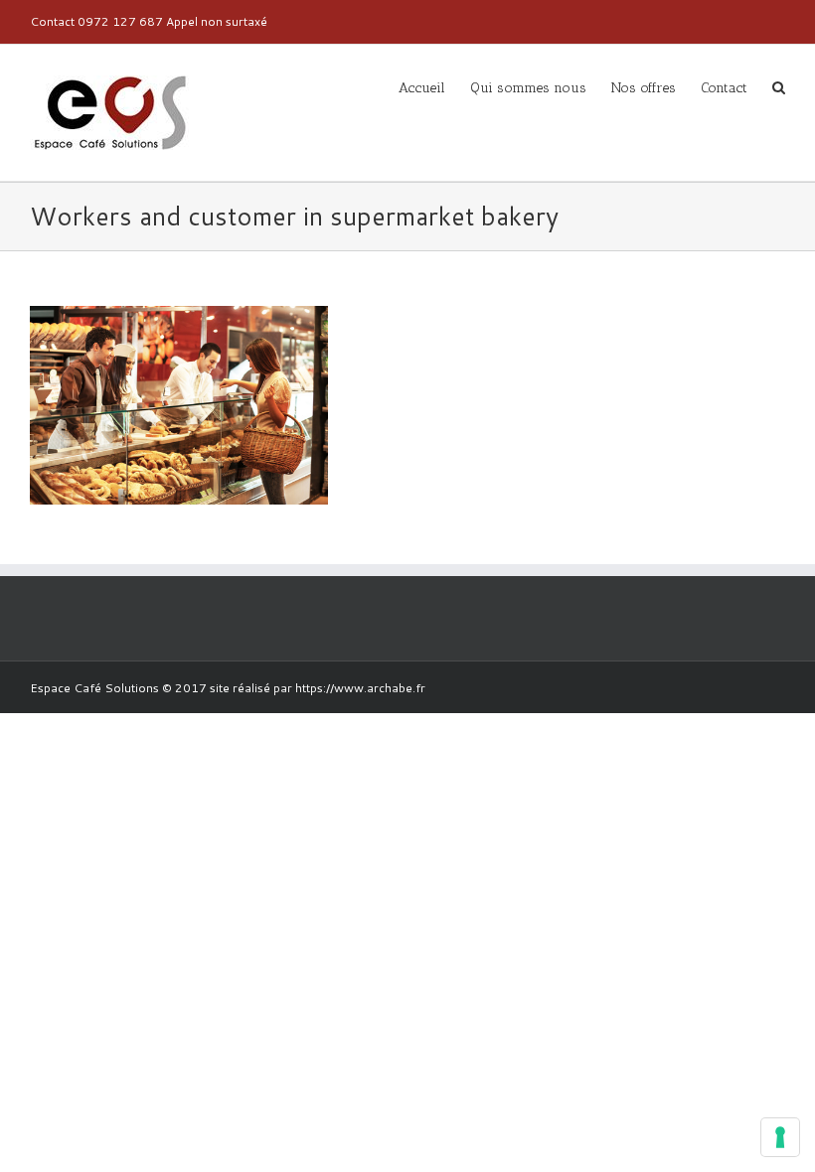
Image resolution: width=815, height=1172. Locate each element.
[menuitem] (434, 86)
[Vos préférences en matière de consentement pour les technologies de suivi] (780, 1137)
